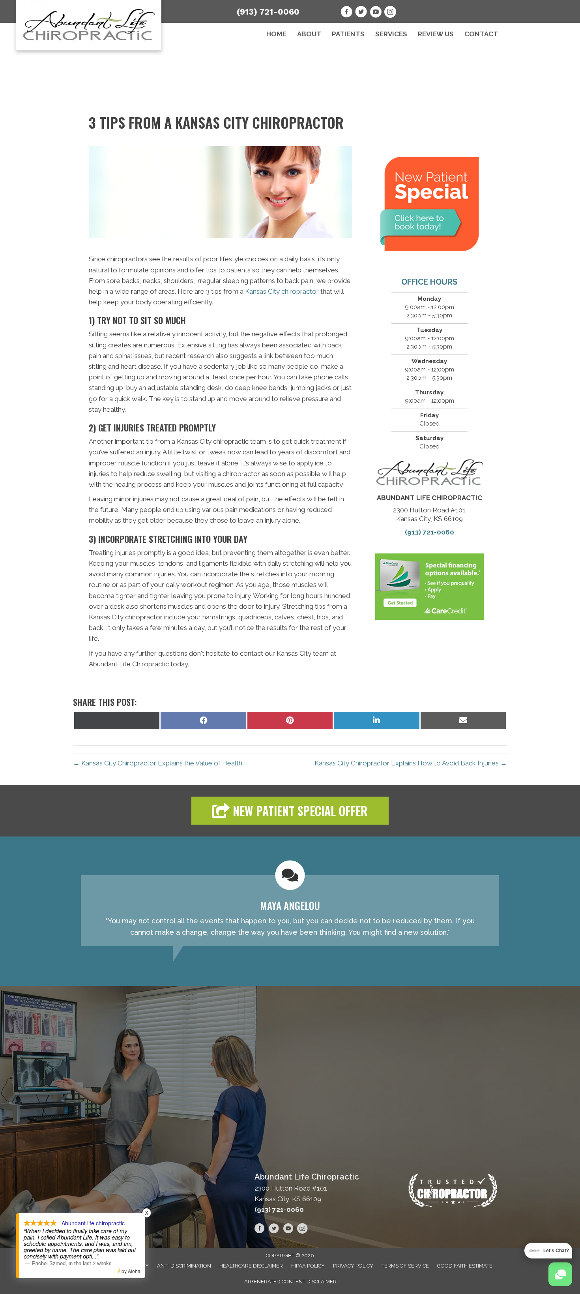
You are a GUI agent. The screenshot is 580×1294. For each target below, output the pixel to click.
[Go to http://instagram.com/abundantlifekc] (390, 13)
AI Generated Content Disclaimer (290, 1282)
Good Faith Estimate (464, 1266)
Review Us (436, 34)
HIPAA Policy (308, 1266)
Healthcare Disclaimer (251, 1266)
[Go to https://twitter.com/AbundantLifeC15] (361, 13)
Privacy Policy (353, 1266)
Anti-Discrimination (184, 1266)
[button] (290, 811)
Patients (348, 34)
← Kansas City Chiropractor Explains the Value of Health (157, 763)
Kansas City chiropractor (282, 291)
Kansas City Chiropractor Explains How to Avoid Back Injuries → (410, 763)
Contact (481, 34)
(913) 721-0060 (268, 12)
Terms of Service (405, 1266)
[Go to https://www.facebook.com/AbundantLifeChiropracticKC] (346, 13)
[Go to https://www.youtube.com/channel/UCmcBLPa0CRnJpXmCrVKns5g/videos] (376, 13)
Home (276, 34)
